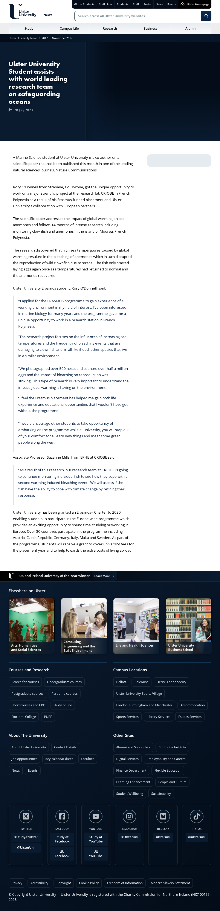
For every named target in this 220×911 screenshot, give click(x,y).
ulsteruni (163, 837)
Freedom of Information (125, 883)
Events (31, 769)
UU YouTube (96, 854)
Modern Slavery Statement (170, 883)
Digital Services (126, 757)
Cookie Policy (89, 883)
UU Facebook (62, 854)
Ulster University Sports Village (139, 693)
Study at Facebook (62, 839)
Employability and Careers (164, 757)
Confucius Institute (171, 746)
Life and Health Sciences (135, 645)
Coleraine (139, 680)
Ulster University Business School (181, 647)
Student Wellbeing (128, 792)
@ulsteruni (195, 836)
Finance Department (129, 769)
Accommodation (191, 703)
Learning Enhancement (131, 780)
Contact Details (65, 747)
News (14, 769)
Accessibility (39, 883)
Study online (61, 703)
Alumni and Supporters (131, 746)
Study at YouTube (96, 839)
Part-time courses (63, 692)
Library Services (157, 715)
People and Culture (170, 780)
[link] (32, 626)
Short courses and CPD (27, 703)
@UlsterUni (23, 846)
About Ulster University (29, 747)
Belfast (119, 680)
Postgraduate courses (26, 692)
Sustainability (159, 792)
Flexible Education (166, 769)
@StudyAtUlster (26, 837)
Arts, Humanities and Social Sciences (26, 647)
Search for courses (25, 682)
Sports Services (126, 715)
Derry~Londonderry (170, 680)
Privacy (17, 883)
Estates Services (188, 715)
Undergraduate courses (63, 680)
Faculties (87, 759)
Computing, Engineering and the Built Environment (79, 646)
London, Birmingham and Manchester (144, 705)
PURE (48, 716)
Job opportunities (24, 759)
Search (206, 16)
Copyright (64, 883)
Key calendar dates (59, 759)
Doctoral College (22, 715)
